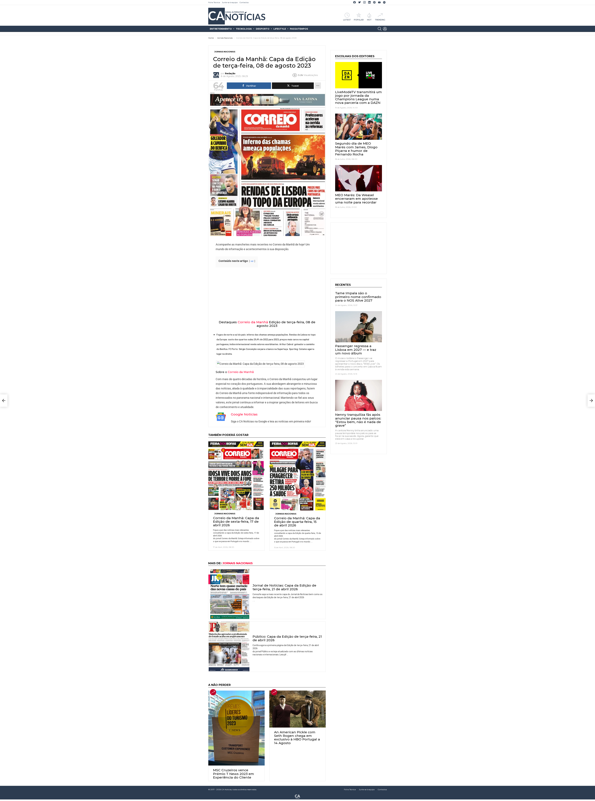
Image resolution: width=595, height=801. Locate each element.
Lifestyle (279, 28)
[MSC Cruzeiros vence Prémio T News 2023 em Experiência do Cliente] (236, 728)
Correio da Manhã (253, 322)
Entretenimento (221, 28)
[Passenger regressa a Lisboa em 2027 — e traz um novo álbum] (358, 326)
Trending (380, 20)
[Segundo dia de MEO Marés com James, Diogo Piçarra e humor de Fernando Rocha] (358, 127)
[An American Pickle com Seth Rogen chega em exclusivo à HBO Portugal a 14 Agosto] (297, 709)
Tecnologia (244, 28)
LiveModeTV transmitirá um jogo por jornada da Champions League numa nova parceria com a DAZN (358, 97)
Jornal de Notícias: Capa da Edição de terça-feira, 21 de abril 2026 (284, 587)
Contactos (244, 2)
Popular (359, 20)
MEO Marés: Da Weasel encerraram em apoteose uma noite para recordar (356, 198)
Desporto (262, 28)
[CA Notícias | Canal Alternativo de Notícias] (297, 796)
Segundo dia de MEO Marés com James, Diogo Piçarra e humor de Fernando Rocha (356, 148)
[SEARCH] (379, 29)
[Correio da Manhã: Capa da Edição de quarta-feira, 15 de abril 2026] (297, 475)
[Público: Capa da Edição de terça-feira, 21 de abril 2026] (228, 647)
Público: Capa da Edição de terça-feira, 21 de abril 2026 (287, 638)
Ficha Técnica (214, 2)
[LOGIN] (385, 29)
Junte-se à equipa (230, 2)
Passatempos (299, 28)
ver (252, 261)
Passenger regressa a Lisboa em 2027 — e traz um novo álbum (355, 349)
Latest (347, 20)
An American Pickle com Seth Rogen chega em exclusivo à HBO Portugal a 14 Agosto (297, 737)
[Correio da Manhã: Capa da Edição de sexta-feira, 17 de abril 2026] (236, 475)
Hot (369, 20)
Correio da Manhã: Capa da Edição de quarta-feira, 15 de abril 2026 (297, 521)
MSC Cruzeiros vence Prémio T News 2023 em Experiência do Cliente (233, 773)
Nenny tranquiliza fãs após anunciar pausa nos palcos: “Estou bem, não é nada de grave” (358, 420)
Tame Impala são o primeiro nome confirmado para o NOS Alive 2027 (358, 296)
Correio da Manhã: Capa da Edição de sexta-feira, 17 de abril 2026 (236, 521)
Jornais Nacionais (224, 513)
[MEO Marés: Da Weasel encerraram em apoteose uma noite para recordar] (358, 178)
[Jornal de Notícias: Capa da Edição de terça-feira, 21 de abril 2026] (228, 594)
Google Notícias (244, 414)
